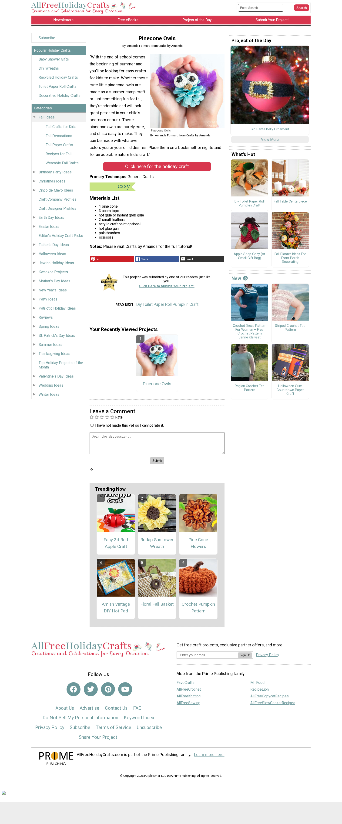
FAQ (137, 708)
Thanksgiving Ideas (54, 353)
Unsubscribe (149, 727)
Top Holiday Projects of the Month (61, 365)
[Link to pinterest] (108, 689)
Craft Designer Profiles (57, 208)
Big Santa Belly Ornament (270, 129)
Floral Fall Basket (157, 604)
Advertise (89, 708)
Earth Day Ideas (51, 217)
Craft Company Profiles (58, 199)
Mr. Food (257, 682)
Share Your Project (98, 737)
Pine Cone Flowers (198, 543)
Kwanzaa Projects (53, 272)
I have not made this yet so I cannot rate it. (129, 425)
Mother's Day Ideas (54, 281)
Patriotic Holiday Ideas (57, 308)
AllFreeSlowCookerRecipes (272, 703)
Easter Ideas (49, 226)
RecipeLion (259, 689)
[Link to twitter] (91, 689)
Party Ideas (48, 299)
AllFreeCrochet (189, 689)
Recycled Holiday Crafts (58, 77)
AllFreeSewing (188, 703)
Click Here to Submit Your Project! (166, 286)
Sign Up (245, 655)
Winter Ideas (49, 394)
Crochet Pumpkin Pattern (198, 607)
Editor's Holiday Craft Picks (61, 235)
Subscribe (47, 38)
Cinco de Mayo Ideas (56, 190)
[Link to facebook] (73, 689)
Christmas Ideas (52, 181)
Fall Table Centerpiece (290, 201)
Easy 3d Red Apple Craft (116, 543)
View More (270, 139)
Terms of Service (113, 727)
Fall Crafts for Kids (61, 127)
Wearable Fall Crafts (62, 163)
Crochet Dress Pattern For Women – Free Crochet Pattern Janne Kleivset (249, 331)
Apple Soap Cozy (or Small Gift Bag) (249, 256)
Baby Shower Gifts (54, 59)
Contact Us (116, 708)
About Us (64, 708)
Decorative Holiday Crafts (59, 95)
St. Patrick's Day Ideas (57, 335)
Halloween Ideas (52, 254)
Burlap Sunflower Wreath (157, 543)
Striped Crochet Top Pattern (290, 328)
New (236, 278)
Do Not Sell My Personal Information (80, 717)
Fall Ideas (47, 117)
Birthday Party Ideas (55, 172)
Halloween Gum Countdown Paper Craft (290, 390)
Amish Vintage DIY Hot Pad (116, 607)
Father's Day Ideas (54, 245)
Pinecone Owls (157, 383)
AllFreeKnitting (189, 696)
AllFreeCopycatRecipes (269, 696)
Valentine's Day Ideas (56, 376)
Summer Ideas (50, 344)
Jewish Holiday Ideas (56, 263)
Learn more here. (209, 754)
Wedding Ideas (51, 385)
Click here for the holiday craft (157, 166)
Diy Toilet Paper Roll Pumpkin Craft (167, 304)
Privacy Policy (49, 727)
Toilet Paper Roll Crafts (58, 86)
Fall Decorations (59, 136)
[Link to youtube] (125, 689)
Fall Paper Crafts (59, 145)
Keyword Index (139, 717)
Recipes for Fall (58, 154)
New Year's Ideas (53, 290)
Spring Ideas (49, 326)
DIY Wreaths (49, 68)
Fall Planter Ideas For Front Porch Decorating (290, 258)
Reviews (46, 317)
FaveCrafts (185, 682)
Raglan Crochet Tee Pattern (250, 388)
